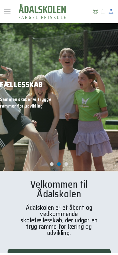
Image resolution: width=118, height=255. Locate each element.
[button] (95, 11)
